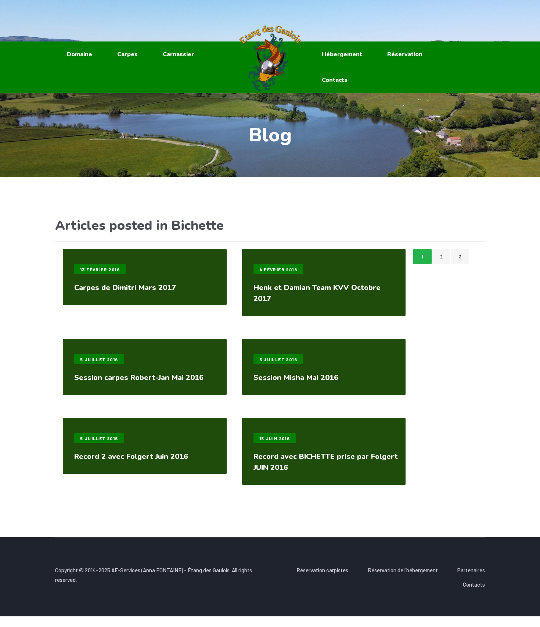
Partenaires (471, 570)
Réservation (404, 54)
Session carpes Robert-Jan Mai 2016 (139, 378)
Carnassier (178, 54)
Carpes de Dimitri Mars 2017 (125, 288)
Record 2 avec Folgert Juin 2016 (131, 456)
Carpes (127, 54)
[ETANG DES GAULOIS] (270, 58)
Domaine (79, 54)
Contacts (335, 80)
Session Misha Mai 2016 (295, 378)
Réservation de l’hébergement (403, 570)
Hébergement (342, 54)
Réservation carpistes (322, 570)
